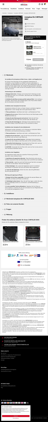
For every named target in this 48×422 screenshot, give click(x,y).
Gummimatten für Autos (6, 371)
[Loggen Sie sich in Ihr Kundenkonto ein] (42, 4)
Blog (2, 387)
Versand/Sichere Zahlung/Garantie (8, 385)
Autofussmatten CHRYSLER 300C (10, 241)
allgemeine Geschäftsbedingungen (8, 356)
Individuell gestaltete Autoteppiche (8, 369)
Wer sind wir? (3, 353)
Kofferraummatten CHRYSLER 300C (34, 241)
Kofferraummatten (19, 326)
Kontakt (2, 360)
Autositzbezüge (30, 325)
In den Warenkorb (38, 59)
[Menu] (11, 4)
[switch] (4, 9)
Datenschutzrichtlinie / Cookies (7, 358)
